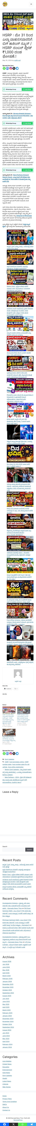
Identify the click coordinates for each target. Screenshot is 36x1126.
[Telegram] (17, 68)
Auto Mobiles (7, 1061)
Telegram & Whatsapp (24, 216)
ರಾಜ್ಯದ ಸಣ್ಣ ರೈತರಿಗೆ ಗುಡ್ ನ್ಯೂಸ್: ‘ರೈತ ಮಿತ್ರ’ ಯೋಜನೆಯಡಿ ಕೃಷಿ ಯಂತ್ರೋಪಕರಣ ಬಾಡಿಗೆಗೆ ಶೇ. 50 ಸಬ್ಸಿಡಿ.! (19, 577)
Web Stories (7, 1087)
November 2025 (8, 987)
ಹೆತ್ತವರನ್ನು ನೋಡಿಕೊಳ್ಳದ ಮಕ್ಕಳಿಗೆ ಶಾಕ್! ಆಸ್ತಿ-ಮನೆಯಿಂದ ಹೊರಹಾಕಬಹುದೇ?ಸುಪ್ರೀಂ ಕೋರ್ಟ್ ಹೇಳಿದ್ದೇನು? (19, 533)
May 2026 (6, 970)
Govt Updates (9, 759)
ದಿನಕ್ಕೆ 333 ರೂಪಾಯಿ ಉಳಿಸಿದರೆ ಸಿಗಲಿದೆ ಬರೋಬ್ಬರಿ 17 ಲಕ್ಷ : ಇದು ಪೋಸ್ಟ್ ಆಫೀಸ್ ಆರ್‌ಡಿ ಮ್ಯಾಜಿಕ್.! (20, 511)
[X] (13, 68)
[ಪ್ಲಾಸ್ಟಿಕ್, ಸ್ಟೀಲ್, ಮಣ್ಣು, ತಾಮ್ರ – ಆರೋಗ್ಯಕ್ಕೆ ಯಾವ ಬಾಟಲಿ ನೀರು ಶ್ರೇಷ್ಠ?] (20, 237)
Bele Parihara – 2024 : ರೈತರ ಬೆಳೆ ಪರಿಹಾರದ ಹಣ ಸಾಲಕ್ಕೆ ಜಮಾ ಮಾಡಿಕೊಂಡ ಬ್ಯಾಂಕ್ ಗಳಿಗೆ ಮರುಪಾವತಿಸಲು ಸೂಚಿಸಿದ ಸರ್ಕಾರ (17, 779)
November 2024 (8, 1021)
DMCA (5, 1104)
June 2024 (6, 1036)
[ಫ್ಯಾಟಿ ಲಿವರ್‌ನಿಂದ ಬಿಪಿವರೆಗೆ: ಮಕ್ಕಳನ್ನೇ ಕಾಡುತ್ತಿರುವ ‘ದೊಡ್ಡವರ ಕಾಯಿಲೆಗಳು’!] (20, 257)
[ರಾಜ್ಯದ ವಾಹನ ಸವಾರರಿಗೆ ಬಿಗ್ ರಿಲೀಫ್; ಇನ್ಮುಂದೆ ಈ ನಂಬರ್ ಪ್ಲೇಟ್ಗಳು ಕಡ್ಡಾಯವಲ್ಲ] (9, 732)
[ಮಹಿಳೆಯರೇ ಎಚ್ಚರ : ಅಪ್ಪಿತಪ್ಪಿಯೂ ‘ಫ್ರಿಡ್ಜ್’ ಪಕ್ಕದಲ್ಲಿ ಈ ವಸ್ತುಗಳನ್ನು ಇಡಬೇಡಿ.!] (20, 653)
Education (6, 1067)
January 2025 (7, 1016)
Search (5, 846)
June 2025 (6, 1001)
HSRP (7, 762)
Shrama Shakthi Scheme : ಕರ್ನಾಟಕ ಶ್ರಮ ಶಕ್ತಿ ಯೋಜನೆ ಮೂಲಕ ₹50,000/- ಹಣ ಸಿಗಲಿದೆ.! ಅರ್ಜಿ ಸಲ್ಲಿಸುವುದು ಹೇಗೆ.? (18, 116)
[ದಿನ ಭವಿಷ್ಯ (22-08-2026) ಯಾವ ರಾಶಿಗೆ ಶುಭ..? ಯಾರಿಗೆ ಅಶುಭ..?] (20, 454)
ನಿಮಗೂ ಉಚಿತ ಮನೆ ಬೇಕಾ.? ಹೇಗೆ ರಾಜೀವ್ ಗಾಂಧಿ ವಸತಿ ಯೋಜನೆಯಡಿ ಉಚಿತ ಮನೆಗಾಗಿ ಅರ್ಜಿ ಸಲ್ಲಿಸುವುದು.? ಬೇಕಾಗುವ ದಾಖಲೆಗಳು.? (18, 930)
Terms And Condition (10, 1101)
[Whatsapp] (4, 68)
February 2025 (7, 1013)
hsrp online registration (15, 767)
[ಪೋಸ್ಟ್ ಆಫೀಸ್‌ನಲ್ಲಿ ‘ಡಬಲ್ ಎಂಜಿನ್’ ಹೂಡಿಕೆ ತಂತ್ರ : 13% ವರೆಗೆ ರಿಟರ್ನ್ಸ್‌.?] (20, 344)
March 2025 (7, 1010)
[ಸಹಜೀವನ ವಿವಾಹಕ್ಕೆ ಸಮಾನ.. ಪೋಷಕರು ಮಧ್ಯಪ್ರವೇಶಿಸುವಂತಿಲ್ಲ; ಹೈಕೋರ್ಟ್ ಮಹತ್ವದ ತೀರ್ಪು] (20, 544)
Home (5, 1096)
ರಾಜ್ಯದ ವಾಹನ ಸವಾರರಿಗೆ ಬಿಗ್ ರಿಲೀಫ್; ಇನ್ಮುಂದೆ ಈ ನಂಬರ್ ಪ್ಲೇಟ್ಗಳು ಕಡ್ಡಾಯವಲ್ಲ (9, 738)
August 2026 (7, 961)
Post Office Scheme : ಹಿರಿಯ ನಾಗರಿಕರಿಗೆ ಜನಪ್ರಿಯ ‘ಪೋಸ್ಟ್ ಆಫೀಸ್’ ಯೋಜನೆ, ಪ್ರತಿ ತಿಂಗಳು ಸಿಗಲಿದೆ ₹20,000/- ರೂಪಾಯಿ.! (20, 622)
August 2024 (7, 1030)
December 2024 (8, 1018)
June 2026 (6, 967)
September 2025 (8, 993)
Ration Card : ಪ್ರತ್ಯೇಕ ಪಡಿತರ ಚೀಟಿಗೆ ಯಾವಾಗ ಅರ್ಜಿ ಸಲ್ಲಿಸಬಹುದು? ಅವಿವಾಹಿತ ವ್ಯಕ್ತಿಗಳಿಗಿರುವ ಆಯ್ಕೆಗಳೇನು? (18, 288)
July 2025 (6, 998)
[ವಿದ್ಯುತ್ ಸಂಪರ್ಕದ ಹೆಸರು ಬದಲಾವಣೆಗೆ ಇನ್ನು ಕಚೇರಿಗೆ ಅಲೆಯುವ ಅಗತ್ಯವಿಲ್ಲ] (20, 324)
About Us (6, 1107)
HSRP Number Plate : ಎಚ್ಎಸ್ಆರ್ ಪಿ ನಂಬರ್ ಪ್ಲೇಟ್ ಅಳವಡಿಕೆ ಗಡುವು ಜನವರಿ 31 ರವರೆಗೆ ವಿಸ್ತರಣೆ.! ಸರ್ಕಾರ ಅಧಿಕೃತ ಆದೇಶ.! (23, 718)
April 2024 (6, 1041)
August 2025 (7, 996)
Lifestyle (5, 1084)
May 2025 (6, 1004)
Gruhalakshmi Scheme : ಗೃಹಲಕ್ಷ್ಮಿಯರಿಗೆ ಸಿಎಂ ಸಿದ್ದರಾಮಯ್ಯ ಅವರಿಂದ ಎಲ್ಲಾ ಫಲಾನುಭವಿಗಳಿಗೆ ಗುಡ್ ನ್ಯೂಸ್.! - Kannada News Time (17, 939)
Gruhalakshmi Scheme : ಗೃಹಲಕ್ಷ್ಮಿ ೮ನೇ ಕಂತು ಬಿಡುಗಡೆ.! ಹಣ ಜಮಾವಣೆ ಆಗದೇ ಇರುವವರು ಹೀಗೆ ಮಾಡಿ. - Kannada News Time (16, 905)
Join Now (28, 89)
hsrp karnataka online (16, 762)
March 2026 (7, 976)
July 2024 (6, 1033)
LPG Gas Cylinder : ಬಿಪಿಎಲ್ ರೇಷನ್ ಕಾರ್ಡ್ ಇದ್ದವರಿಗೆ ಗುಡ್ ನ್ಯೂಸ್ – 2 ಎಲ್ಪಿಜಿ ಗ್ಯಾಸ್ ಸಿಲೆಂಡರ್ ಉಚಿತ (17, 944)
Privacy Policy (7, 1099)
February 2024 (7, 1044)
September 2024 (8, 1027)
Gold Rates (6, 1073)
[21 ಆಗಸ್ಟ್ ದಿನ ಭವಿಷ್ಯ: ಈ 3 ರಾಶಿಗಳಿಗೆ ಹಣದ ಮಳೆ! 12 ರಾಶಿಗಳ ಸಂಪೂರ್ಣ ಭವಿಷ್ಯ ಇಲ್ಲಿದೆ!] (20, 589)
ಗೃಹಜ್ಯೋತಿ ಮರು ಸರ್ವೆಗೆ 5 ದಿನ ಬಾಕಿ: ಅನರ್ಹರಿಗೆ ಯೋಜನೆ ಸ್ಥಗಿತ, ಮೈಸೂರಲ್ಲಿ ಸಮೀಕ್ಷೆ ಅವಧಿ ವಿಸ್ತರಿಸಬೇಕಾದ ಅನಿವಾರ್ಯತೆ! (19, 375)
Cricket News (7, 1064)
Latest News (7, 1081)
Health (5, 1078)
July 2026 (6, 964)
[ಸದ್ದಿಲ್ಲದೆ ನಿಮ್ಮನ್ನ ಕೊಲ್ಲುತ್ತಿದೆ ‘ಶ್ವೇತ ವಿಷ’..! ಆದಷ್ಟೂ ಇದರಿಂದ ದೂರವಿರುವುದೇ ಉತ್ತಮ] (20, 432)
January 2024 (7, 1047)
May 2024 (6, 1038)
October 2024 (7, 1024)
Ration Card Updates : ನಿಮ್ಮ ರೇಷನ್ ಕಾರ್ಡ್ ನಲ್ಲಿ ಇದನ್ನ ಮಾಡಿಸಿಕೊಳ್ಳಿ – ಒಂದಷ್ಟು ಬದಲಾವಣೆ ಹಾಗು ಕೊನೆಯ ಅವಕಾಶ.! (17, 772)
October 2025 (7, 990)
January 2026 (7, 981)
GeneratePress (18, 1120)
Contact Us (6, 1110)
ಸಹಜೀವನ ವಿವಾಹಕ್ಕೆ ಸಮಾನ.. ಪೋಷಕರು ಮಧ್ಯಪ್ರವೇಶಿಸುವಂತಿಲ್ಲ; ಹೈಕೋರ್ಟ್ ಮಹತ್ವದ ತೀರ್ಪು (18, 555)
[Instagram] (10, 68)
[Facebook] (7, 68)
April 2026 (6, 973)
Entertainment (7, 1070)
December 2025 (8, 984)
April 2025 (6, 1007)
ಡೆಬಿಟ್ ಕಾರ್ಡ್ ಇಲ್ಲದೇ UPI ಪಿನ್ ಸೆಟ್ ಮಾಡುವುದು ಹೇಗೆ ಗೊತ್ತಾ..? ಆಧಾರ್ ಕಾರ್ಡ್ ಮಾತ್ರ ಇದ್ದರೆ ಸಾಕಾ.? (18, 421)
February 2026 (7, 978)
